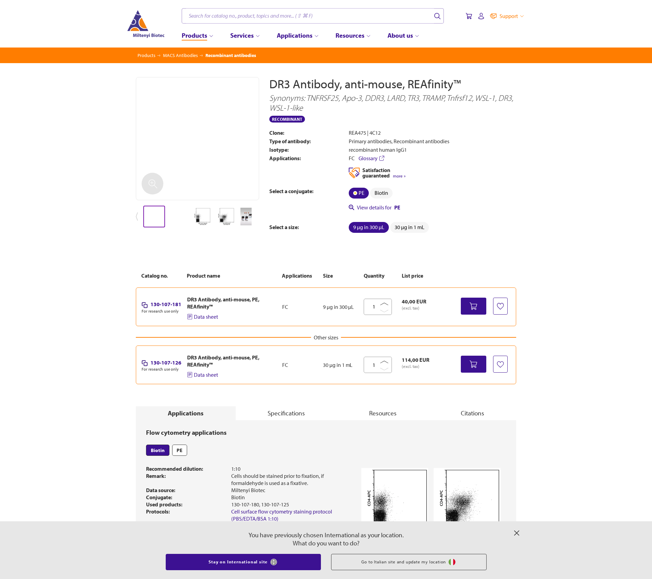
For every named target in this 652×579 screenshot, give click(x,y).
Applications (185, 413)
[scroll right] (259, 217)
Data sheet (206, 316)
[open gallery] (197, 139)
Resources (383, 413)
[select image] (154, 217)
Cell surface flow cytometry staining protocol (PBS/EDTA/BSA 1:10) (281, 515)
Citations (472, 413)
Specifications (286, 413)
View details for (378, 207)
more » (399, 176)
